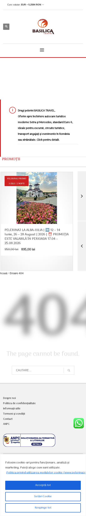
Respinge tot (43, 507)
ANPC (6, 424)
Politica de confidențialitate (19, 403)
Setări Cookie (43, 496)
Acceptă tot (43, 485)
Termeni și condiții (14, 414)
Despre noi (9, 398)
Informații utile (11, 409)
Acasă (3, 273)
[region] (43, 485)
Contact (8, 419)
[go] (68, 370)
